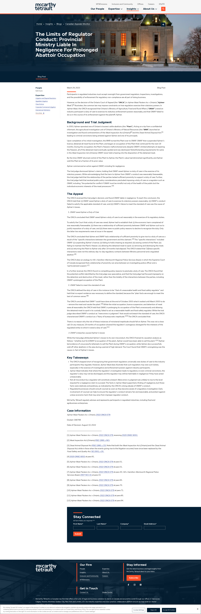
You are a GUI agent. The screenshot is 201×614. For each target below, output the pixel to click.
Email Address (150, 524)
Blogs (59, 24)
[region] (100, 609)
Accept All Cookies (169, 610)
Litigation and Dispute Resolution (46, 98)
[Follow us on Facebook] (128, 585)
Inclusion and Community (122, 4)
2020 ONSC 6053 (77, 457)
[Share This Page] (163, 24)
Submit (78, 534)
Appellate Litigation (42, 101)
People (82, 569)
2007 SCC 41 (86, 475)
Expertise (114, 8)
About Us (148, 8)
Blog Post (42, 77)
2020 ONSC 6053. (130, 435)
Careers (151, 4)
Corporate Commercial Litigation (46, 107)
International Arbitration (43, 110)
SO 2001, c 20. (97, 452)
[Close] (197, 609)
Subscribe (133, 578)
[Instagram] (134, 585)
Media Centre (107, 592)
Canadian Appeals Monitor (77, 24)
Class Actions (40, 104)
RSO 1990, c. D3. (99, 446)
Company (124, 524)
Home (39, 24)
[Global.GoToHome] (45, 7)
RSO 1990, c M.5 (102, 440)
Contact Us (84, 592)
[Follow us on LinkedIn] (140, 585)
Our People (97, 8)
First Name (78, 524)
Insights (131, 8)
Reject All (154, 610)
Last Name (101, 524)
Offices (140, 4)
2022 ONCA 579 (103, 415)
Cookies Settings (138, 610)
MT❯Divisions (101, 4)
